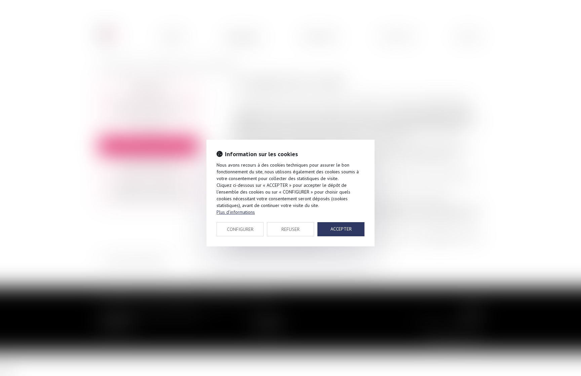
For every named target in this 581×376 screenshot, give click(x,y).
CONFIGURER (240, 229)
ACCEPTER (341, 229)
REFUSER (290, 229)
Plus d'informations (236, 212)
